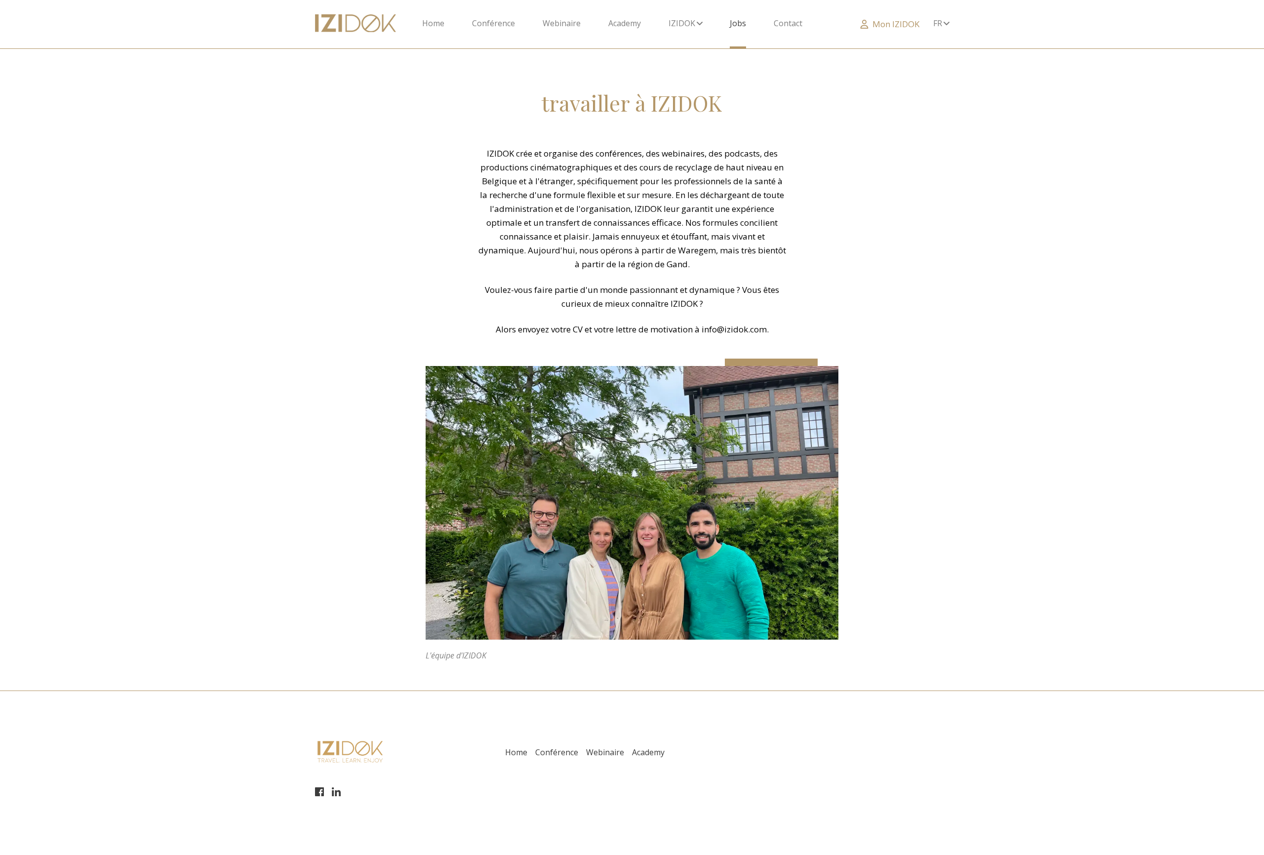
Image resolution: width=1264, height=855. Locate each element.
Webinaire (562, 23)
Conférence (493, 23)
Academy (624, 23)
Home (433, 23)
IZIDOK (683, 23)
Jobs (738, 23)
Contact (788, 23)
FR (938, 23)
